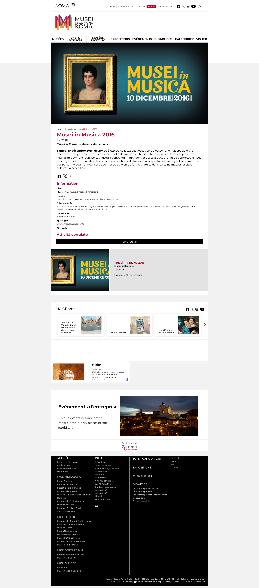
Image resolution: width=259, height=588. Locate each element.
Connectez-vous (166, 6)
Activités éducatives (104, 481)
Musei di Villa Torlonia (68, 545)
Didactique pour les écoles (146, 488)
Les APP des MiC (118, 332)
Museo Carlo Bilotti (66, 558)
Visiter (201, 39)
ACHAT (151, 6)
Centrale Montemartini (68, 484)
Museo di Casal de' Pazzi (69, 508)
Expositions (120, 39)
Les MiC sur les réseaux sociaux (166, 331)
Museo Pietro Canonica (68, 538)
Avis (172, 464)
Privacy (139, 582)
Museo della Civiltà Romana (71, 501)
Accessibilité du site (188, 582)
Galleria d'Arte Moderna (68, 534)
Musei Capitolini (65, 481)
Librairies (99, 496)
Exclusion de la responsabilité (157, 582)
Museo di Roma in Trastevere (71, 541)
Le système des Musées (68, 462)
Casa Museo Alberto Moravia (71, 554)
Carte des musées (103, 465)
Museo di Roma (64, 527)
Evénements (142, 39)
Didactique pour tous (143, 491)
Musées (58, 39)
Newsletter (62, 471)
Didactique (163, 39)
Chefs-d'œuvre (75, 39)
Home (60, 129)
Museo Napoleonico (67, 531)
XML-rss (201, 582)
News (173, 461)
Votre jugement (102, 499)
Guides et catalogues (105, 487)
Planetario (62, 567)
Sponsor (174, 467)
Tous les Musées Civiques (130, 6)
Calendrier (184, 39)
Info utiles (100, 462)
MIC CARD (100, 474)
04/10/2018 (108, 374)
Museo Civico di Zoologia (69, 571)
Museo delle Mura (65, 504)
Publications (63, 465)
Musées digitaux (98, 39)
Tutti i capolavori (147, 458)
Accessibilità (101, 493)
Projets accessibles (142, 501)
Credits (174, 582)
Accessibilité (101, 490)
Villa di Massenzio (66, 511)
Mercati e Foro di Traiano (69, 488)
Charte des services (66, 468)
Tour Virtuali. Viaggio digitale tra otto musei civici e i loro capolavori (69, 327)
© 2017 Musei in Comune (121, 582)
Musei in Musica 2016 (129, 262)
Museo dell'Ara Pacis (67, 491)
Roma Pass (100, 477)
